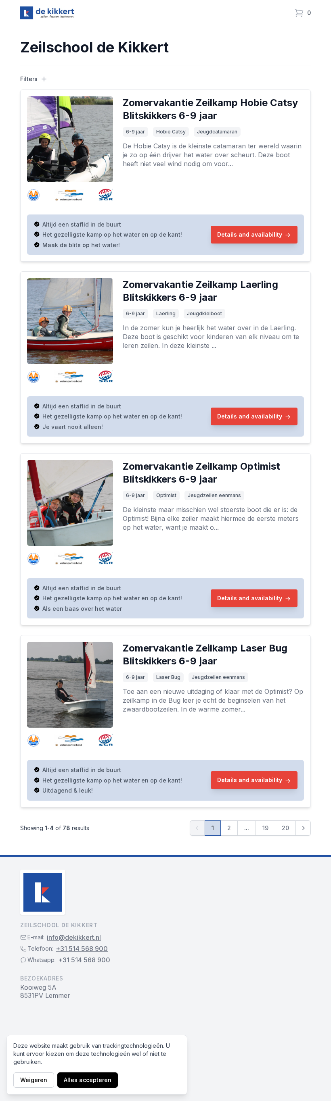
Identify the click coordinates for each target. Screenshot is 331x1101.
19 (265, 827)
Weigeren (33, 1079)
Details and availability (249, 234)
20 (285, 827)
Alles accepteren (87, 1079)
